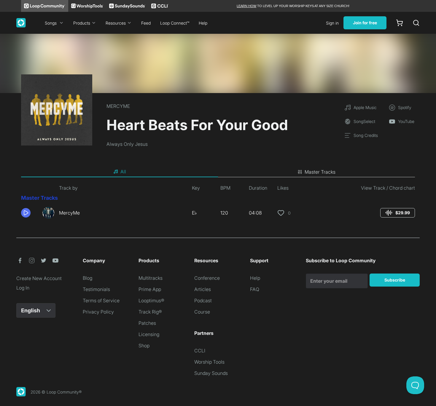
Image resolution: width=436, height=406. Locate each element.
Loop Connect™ (174, 22)
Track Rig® (150, 312)
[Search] (416, 22)
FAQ (254, 289)
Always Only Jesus (127, 144)
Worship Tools (209, 362)
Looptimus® (151, 300)
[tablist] (218, 172)
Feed (146, 22)
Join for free (365, 22)
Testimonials (96, 289)
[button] (29, 213)
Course (202, 312)
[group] (397, 213)
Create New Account (39, 278)
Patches (147, 323)
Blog (87, 278)
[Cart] (399, 22)
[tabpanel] (218, 203)
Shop (144, 346)
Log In (22, 288)
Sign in (332, 22)
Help (203, 22)
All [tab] (123, 172)
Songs (51, 22)
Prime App (150, 289)
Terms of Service (101, 300)
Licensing (149, 334)
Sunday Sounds (211, 373)
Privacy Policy (98, 312)
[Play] (26, 213)
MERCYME (118, 106)
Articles (202, 289)
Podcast (203, 300)
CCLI (199, 351)
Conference (207, 278)
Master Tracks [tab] (320, 172)
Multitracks (151, 278)
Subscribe (394, 279)
